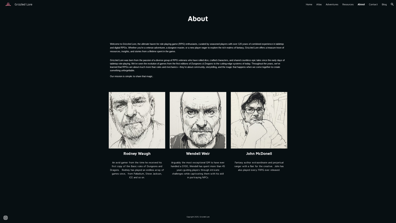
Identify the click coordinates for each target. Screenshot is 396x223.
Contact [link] (373, 4)
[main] (198, 18)
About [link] (361, 4)
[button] (392, 4)
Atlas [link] (319, 4)
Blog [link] (384, 4)
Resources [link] (348, 4)
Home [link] (309, 4)
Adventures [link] (332, 4)
